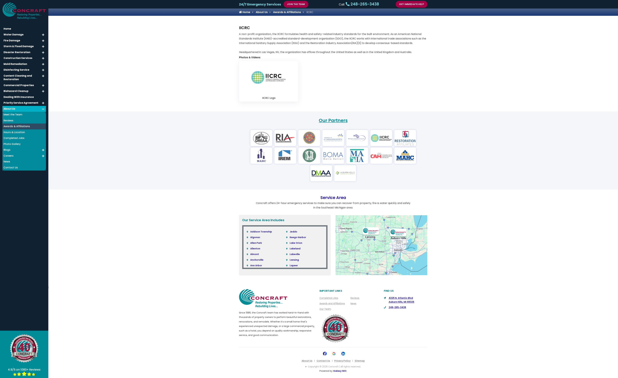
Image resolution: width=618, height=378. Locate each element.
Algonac (255, 237)
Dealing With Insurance (19, 97)
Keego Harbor (298, 237)
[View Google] (334, 353)
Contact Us (323, 360)
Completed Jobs (328, 298)
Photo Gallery (12, 144)
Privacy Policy (342, 360)
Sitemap (360, 360)
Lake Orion (296, 243)
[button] (43, 35)
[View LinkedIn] (343, 353)
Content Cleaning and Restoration (18, 77)
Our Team (325, 309)
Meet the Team (13, 114)
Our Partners (333, 120)
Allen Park (256, 243)
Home (246, 12)
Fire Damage (12, 40)
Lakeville (295, 254)
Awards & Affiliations (287, 12)
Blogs (7, 149)
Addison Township (261, 231)
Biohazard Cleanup (16, 91)
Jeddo (293, 231)
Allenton (255, 248)
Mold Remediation (15, 64)
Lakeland (295, 248)
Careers (9, 155)
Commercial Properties (19, 85)
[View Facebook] (325, 353)
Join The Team (296, 4)
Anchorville (256, 259)
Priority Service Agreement (21, 102)
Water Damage (13, 34)
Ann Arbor (256, 265)
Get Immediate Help (411, 4)
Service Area (333, 197)
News (353, 303)
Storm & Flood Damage (19, 46)
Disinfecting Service (16, 69)
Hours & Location (14, 132)
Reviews (355, 298)
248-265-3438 (364, 4)
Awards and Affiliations (332, 303)
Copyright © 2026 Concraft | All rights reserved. (334, 366)
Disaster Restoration (17, 52)
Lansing (294, 259)
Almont (254, 254)
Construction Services (18, 58)
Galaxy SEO (339, 371)
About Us (262, 12)
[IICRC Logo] (269, 77)
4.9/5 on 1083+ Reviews (24, 370)
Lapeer (294, 265)
